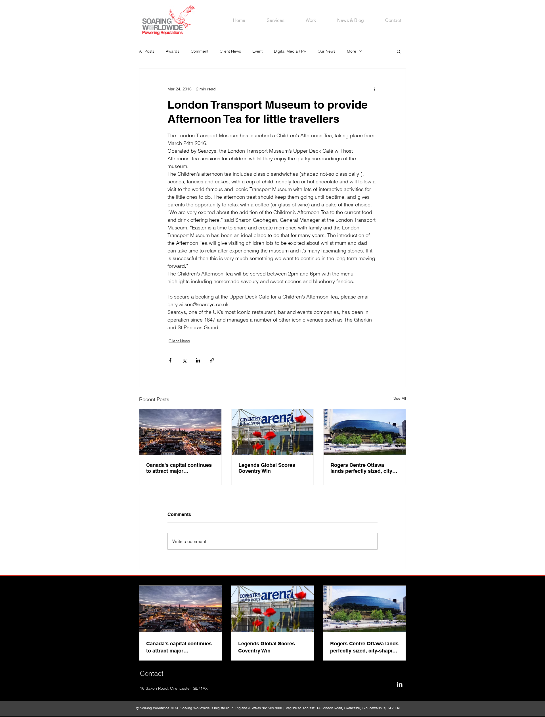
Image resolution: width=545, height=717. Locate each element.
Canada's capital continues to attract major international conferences (179, 468)
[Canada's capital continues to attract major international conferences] (180, 432)
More (351, 51)
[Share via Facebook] (170, 360)
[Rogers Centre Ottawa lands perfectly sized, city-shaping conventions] (365, 432)
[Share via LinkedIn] (198, 360)
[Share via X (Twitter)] (184, 360)
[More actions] (374, 89)
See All (399, 398)
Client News (230, 51)
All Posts (146, 51)
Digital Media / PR (290, 51)
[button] (398, 51)
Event (257, 51)
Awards (172, 51)
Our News (327, 51)
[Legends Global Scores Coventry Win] (273, 432)
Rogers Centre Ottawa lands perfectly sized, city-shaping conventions (362, 468)
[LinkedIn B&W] (399, 684)
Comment (199, 51)
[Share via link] (212, 360)
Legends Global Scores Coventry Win (266, 468)
